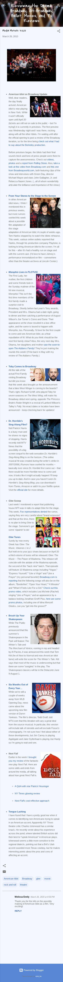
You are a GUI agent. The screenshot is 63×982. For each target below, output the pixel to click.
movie (47, 878)
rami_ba (38, 976)
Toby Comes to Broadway (22, 366)
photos (12, 163)
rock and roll (10, 884)
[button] (59, 31)
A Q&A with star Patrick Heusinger (32, 786)
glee (38, 878)
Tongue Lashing (17, 811)
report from (34, 163)
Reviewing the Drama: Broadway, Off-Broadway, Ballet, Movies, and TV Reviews (31, 13)
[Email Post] (4, 872)
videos (50, 159)
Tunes (14, 537)
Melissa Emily (22, 896)
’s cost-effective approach (32, 800)
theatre (23, 884)
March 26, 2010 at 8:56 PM (43, 897)
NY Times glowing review (27, 793)
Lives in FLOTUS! (23, 272)
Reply (18, 911)
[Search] (59, 6)
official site (22, 490)
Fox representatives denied (33, 511)
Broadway (27, 878)
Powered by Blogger (33, 970)
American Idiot (11, 878)
